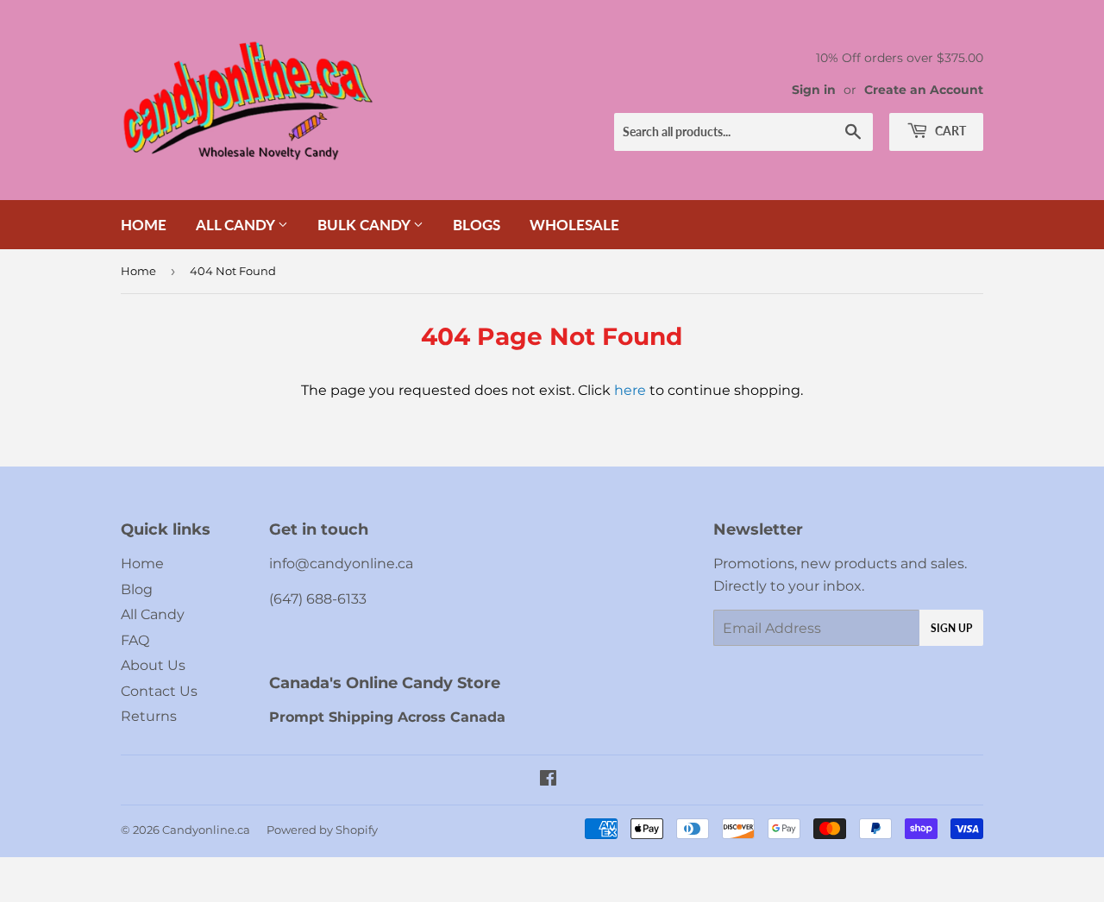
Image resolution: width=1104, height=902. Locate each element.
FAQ (135, 640)
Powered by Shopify (322, 829)
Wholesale (574, 225)
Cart (949, 130)
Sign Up (951, 628)
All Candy (237, 225)
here (630, 390)
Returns (149, 716)
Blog (137, 589)
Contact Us (159, 691)
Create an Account (923, 90)
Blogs (476, 225)
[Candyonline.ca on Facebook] (548, 780)
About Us (153, 665)
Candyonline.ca (206, 829)
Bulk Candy (365, 225)
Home (143, 225)
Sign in (814, 90)
